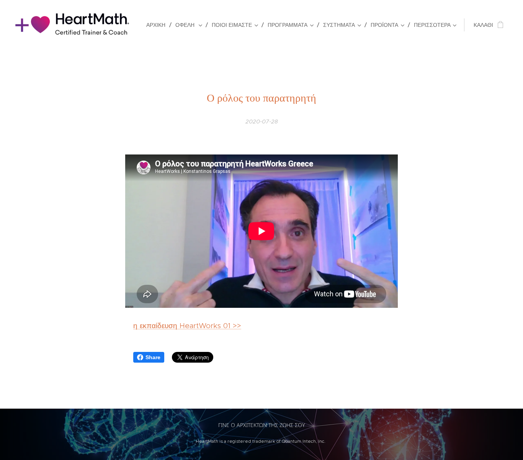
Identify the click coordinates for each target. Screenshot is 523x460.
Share (152, 357)
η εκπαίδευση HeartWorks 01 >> (187, 325)
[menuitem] (158, 24)
